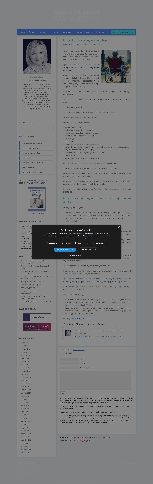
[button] (76, 255)
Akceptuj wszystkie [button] (65, 250)
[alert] (76, 242)
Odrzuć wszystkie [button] (88, 250)
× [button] (119, 227)
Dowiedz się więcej (84, 238)
